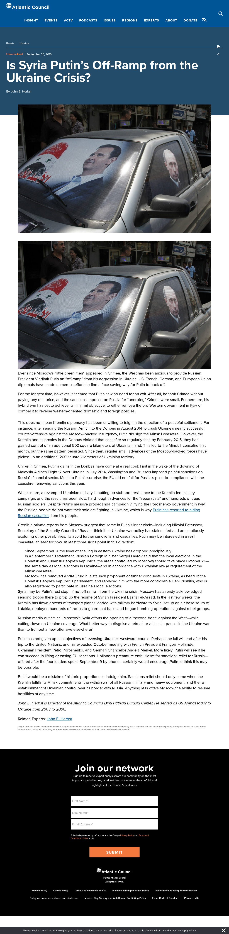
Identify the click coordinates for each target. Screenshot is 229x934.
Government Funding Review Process (176, 890)
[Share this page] (218, 54)
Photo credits (191, 898)
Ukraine (24, 43)
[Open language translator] (204, 19)
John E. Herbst (59, 718)
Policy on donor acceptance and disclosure (54, 898)
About (171, 20)
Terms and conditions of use (90, 890)
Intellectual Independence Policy (130, 890)
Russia (10, 43)
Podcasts (88, 20)
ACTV (68, 20)
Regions (129, 20)
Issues (110, 20)
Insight (31, 20)
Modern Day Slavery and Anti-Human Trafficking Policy (115, 898)
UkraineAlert (14, 54)
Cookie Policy (60, 890)
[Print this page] (218, 46)
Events (51, 20)
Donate (190, 20)
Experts (151, 20)
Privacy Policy (127, 835)
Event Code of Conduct (165, 898)
